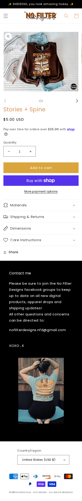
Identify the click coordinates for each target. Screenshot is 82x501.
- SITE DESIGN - (40, 492)
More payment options (41, 191)
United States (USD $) (38, 460)
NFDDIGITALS (23, 492)
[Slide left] (5, 101)
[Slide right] (77, 101)
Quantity (9, 142)
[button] (6, 16)
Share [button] (13, 252)
